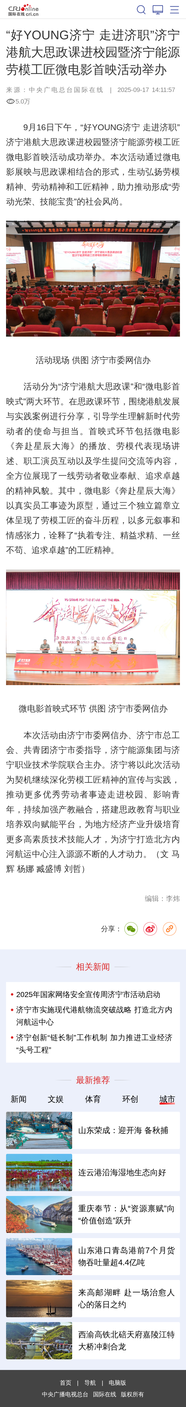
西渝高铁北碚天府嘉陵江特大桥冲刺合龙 (126, 1340)
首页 (65, 1382)
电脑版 (117, 1382)
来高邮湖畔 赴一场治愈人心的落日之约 (126, 1298)
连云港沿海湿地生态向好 (122, 1172)
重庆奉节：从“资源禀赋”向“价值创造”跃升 (126, 1214)
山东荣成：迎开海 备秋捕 (123, 1130)
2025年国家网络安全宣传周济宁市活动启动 (88, 994)
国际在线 (23, 9)
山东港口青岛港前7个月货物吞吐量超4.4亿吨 (126, 1256)
